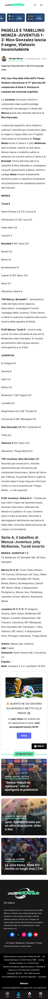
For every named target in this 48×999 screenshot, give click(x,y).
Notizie (25, 777)
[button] (35, 5)
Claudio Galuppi (25, 946)
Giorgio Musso (16, 58)
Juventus (10, 816)
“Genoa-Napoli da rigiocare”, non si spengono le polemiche (21, 786)
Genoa (8, 777)
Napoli (16, 777)
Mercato (21, 816)
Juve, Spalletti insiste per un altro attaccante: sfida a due (23, 825)
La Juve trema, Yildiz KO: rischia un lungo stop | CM (23, 866)
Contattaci (42, 977)
